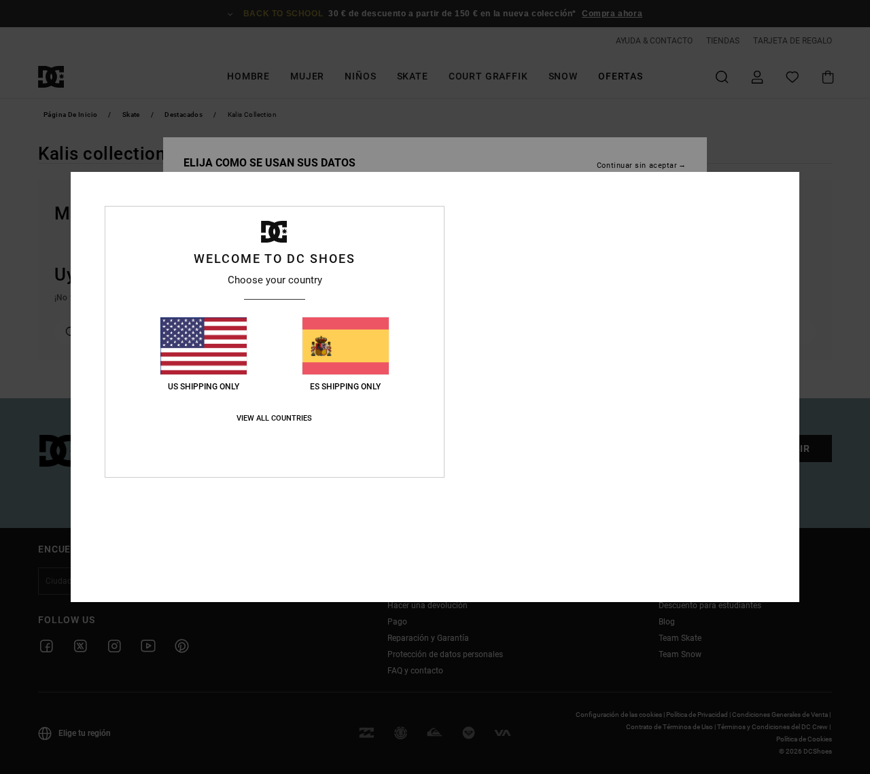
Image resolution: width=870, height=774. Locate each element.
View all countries (274, 418)
